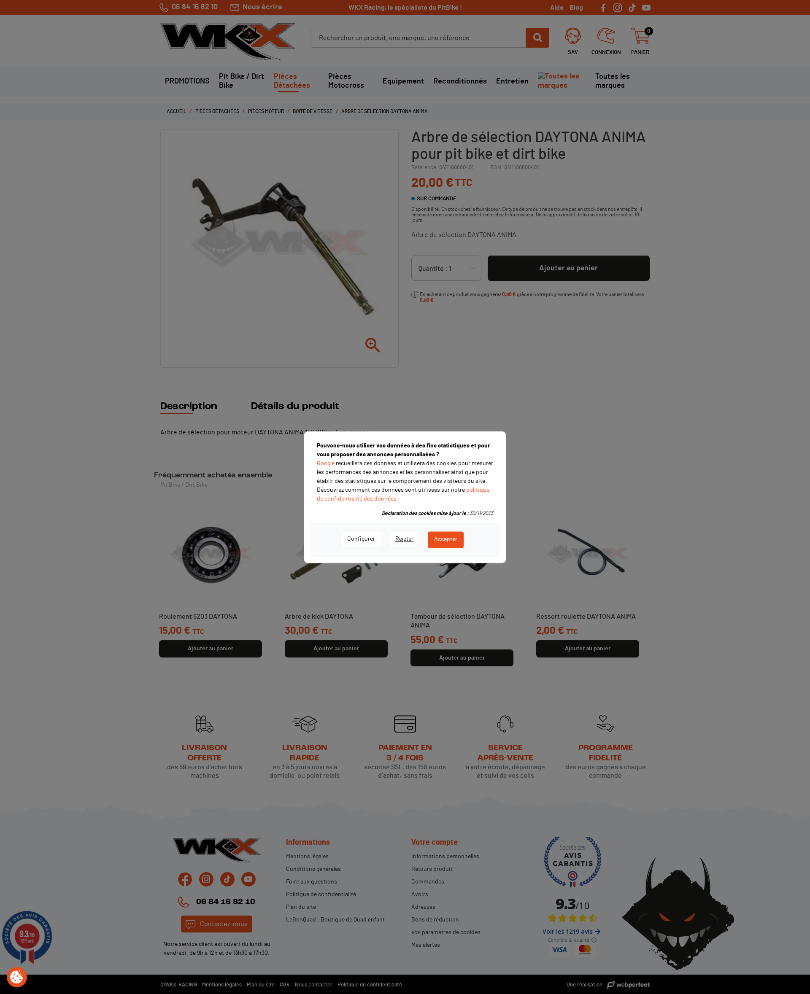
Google (326, 463)
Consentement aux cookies (17, 977)
